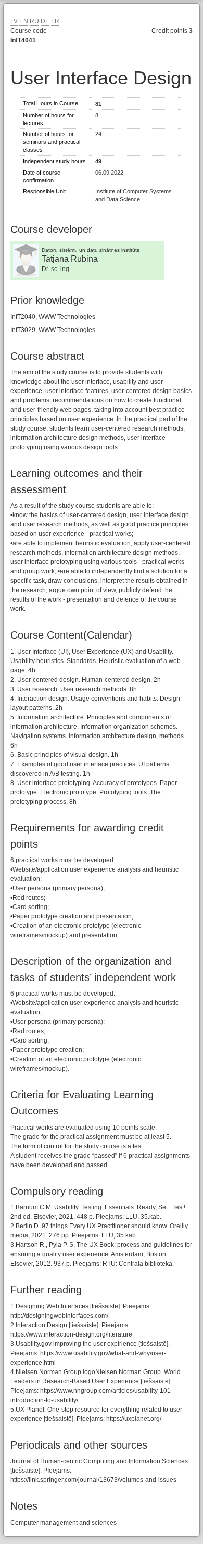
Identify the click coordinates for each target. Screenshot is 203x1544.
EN (23, 21)
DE (45, 21)
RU (34, 21)
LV (14, 21)
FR (55, 21)
